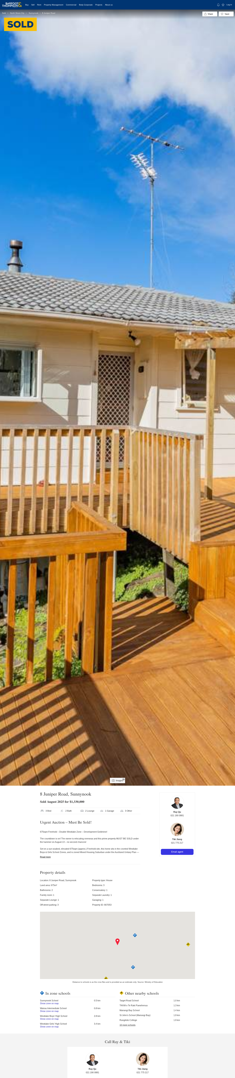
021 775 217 (177, 843)
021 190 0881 (177, 815)
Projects (98, 5)
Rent (39, 5)
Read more (45, 857)
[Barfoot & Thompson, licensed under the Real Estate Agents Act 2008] (12, 3)
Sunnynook (33, 13)
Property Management (53, 5)
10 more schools (127, 1025)
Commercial (71, 5)
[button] (117, 941)
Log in (229, 5)
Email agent (177, 852)
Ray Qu (177, 812)
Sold (4, 13)
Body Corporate (86, 5)
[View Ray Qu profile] (177, 802)
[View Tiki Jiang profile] (177, 829)
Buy (27, 5)
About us (109, 5)
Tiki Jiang (177, 839)
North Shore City (17, 13)
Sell (32, 5)
